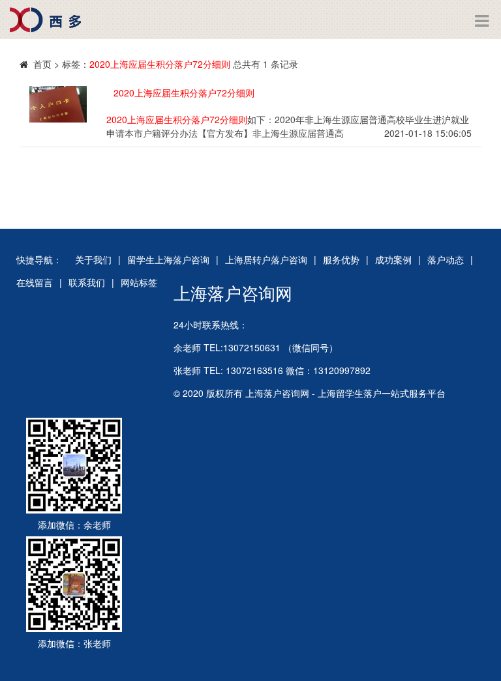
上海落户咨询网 (233, 292)
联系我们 (86, 282)
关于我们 (93, 259)
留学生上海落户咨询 (168, 259)
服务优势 (341, 259)
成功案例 (393, 259)
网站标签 (139, 282)
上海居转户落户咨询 (266, 259)
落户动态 (445, 259)
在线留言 (34, 282)
